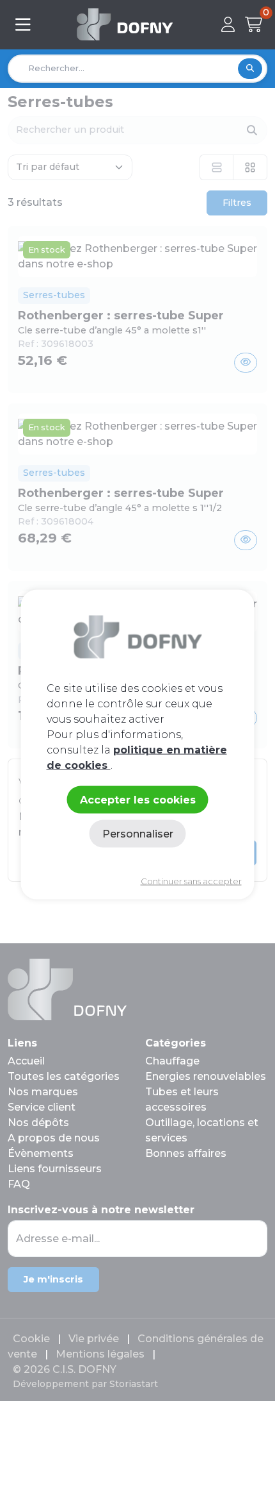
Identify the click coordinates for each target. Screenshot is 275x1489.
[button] (230, 24)
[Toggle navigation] (23, 24)
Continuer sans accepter (191, 881)
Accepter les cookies (138, 799)
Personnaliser (137, 833)
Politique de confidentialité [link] (137, 860)
